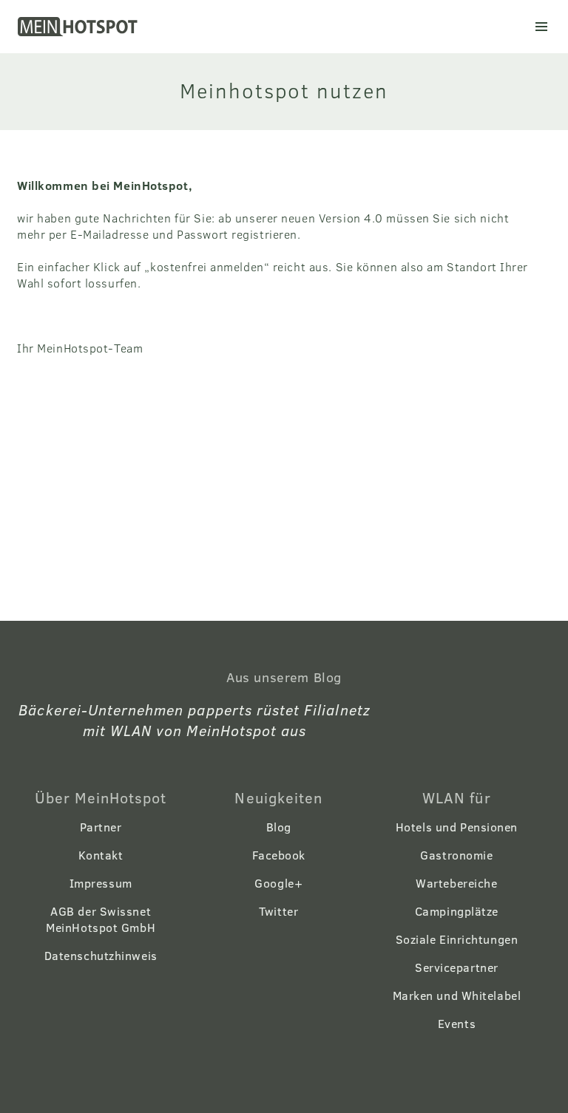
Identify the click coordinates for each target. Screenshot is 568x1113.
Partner (101, 826)
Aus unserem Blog (284, 677)
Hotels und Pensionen (457, 826)
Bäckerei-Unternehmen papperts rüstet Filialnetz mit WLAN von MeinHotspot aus (194, 719)
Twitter (278, 911)
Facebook (278, 854)
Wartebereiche (456, 883)
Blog (278, 826)
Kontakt (101, 854)
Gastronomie (456, 854)
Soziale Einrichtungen (457, 939)
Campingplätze (456, 911)
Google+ (278, 883)
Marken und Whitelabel (457, 995)
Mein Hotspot (79, 26)
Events (457, 1023)
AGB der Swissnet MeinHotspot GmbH (100, 919)
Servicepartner (456, 967)
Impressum (101, 883)
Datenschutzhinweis (101, 955)
